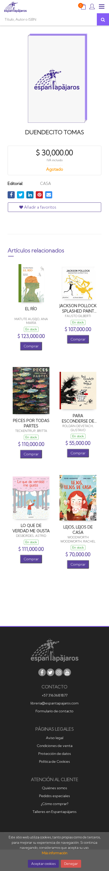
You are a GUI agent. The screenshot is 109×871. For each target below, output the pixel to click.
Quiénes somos (54, 788)
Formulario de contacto (54, 711)
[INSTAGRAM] (59, 672)
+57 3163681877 (54, 695)
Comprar (31, 346)
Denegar (71, 864)
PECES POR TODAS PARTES (31, 423)
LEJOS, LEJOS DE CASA (78, 530)
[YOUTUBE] (67, 672)
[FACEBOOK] (42, 672)
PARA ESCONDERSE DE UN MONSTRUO (78, 418)
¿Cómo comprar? (54, 803)
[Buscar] (103, 19)
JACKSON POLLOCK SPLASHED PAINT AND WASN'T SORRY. (78, 308)
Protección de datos (54, 753)
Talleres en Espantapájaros (54, 811)
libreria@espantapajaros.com (54, 703)
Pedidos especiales (54, 796)
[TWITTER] (50, 672)
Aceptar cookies (43, 864)
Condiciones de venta (54, 745)
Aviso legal (54, 738)
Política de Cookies (54, 761)
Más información (54, 853)
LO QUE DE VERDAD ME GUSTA (31, 528)
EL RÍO (31, 308)
